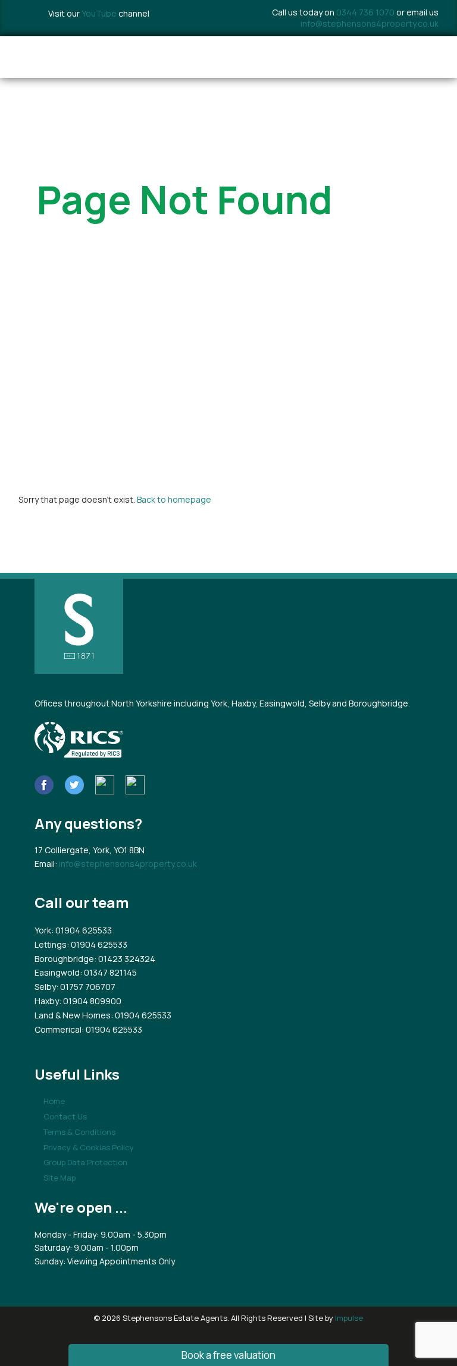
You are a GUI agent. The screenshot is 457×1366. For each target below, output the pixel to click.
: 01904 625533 (81, 930)
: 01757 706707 (85, 986)
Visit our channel (98, 13)
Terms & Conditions (79, 1132)
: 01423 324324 (124, 958)
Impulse (349, 1318)
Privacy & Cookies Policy (88, 1147)
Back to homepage (174, 499)
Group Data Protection (85, 1162)
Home (54, 1101)
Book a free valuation (228, 1355)
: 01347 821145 (108, 972)
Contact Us (65, 1116)
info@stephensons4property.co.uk (370, 23)
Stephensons (106, 57)
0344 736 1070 (365, 12)
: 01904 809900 (90, 1001)
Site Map (59, 1177)
